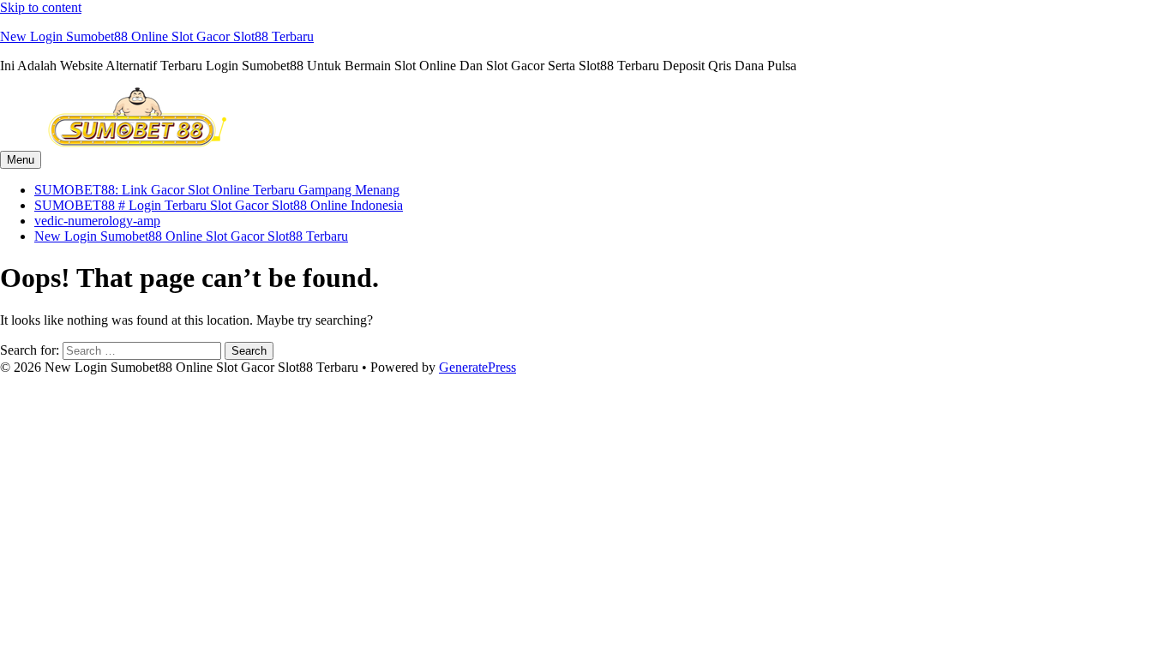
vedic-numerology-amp (97, 220)
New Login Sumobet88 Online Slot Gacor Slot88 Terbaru (157, 36)
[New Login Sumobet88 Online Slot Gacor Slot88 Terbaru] (137, 142)
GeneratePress (477, 367)
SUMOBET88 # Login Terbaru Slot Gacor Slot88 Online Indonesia (218, 205)
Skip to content (40, 7)
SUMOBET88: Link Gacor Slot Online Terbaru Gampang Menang (216, 189)
